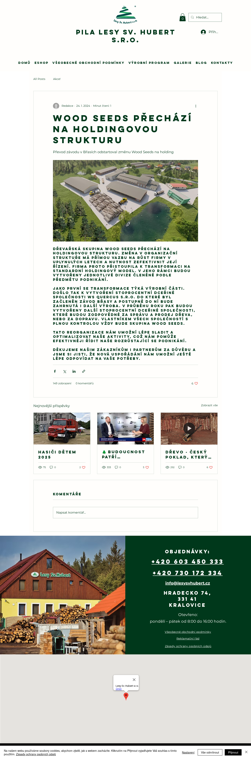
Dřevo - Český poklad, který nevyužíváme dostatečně (187, 455)
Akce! (57, 79)
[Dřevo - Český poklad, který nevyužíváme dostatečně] (189, 428)
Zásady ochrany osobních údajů (36, 754)
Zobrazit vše (209, 405)
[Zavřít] (246, 752)
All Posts (39, 79)
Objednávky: (187, 551)
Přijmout (233, 752)
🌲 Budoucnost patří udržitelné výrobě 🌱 (123, 454)
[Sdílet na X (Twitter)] (64, 371)
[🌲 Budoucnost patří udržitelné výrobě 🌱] (125, 428)
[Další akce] (195, 106)
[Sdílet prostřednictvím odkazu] (83, 371)
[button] (182, 17)
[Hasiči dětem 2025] (62, 428)
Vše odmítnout (210, 752)
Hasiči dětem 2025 (57, 455)
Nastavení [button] (188, 752)
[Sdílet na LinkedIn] (74, 371)
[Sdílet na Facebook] (55, 371)
